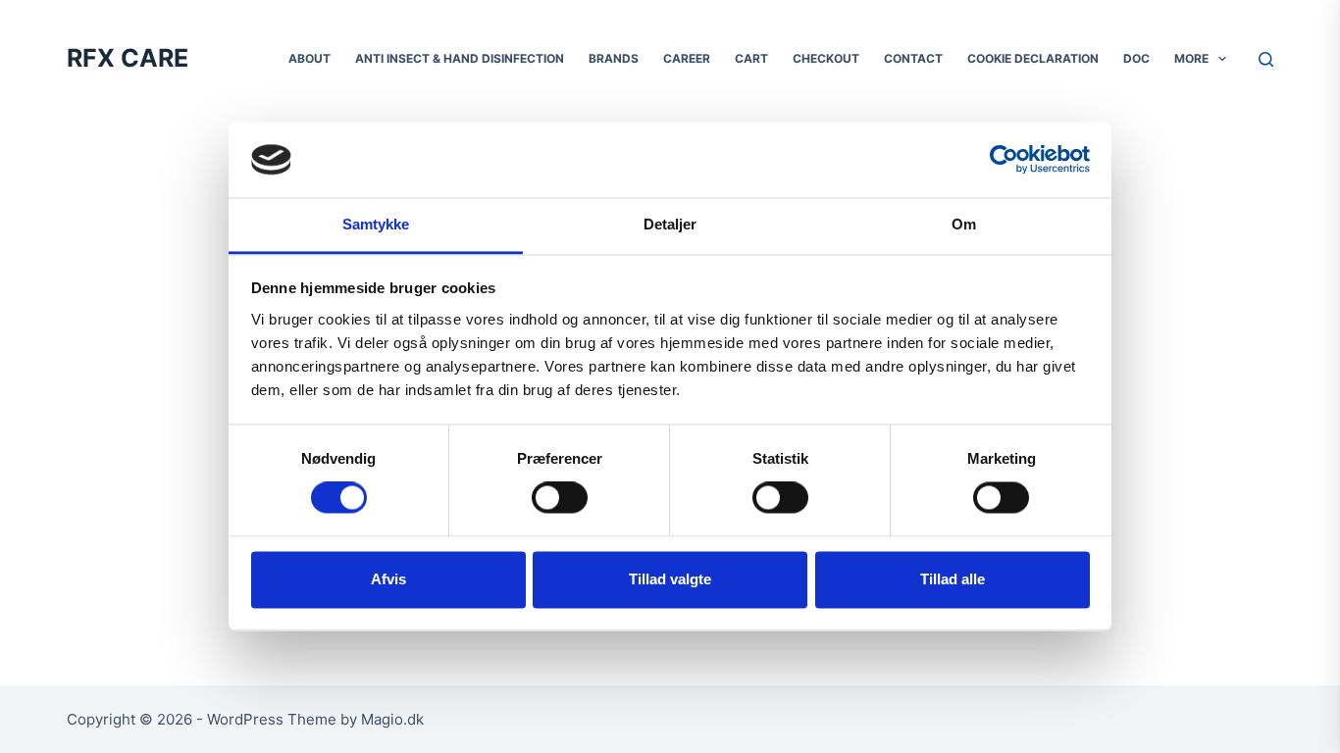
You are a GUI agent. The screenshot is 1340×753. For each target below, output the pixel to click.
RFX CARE (127, 58)
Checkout (826, 58)
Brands (614, 58)
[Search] (1266, 59)
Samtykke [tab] (376, 224)
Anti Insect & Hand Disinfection (459, 58)
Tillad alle (952, 579)
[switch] (560, 498)
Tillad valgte (670, 579)
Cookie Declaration (1033, 58)
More (1191, 58)
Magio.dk (392, 719)
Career (686, 58)
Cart (751, 58)
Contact (913, 58)
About (309, 58)
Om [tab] (964, 224)
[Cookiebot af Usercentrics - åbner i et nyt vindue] (1004, 160)
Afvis (388, 579)
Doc (1136, 58)
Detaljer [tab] (670, 224)
